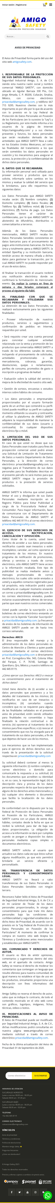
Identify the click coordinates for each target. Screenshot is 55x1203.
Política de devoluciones (11, 1143)
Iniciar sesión (8, 4)
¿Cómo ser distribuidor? (11, 1154)
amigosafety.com (22, 61)
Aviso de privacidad (9, 1135)
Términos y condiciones (11, 1139)
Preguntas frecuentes (10, 1150)
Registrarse (21, 4)
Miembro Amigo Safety (11, 1146)
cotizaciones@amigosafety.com (15, 1124)
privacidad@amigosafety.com (18, 101)
